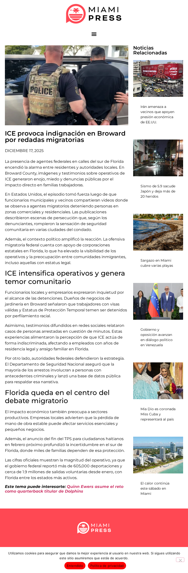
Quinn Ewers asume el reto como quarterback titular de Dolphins (64, 489)
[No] (180, 560)
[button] (94, 34)
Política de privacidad (107, 566)
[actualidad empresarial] (94, 13)
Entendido (75, 566)
